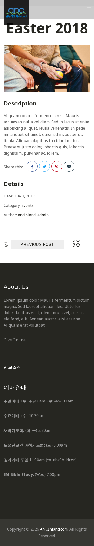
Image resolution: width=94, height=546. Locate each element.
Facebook (32, 166)
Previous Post (37, 244)
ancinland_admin (33, 214)
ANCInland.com (54, 529)
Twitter (44, 166)
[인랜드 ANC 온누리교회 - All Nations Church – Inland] (16, 12)
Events (27, 205)
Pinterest (56, 166)
